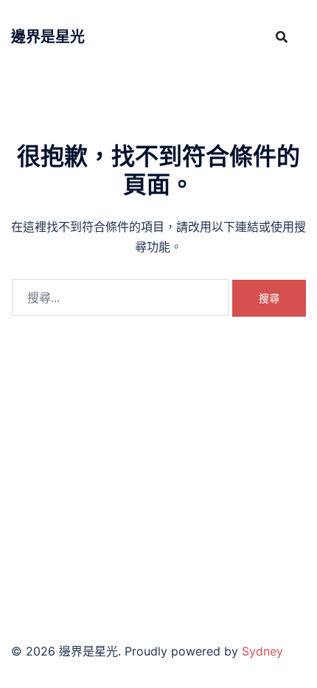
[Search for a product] (282, 37)
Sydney (262, 651)
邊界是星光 (48, 37)
